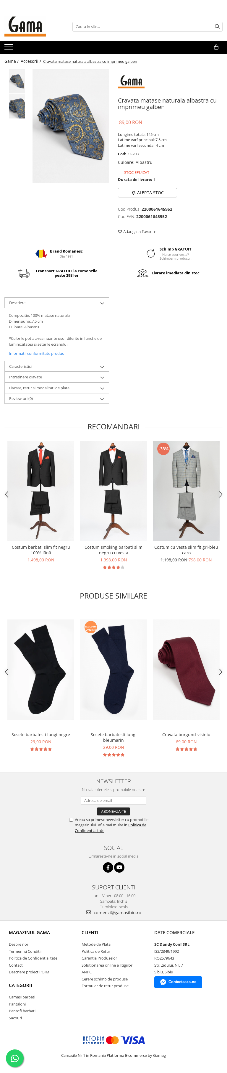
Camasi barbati (22, 997)
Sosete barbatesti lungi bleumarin (114, 737)
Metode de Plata (96, 944)
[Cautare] (217, 27)
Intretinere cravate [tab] (25, 377)
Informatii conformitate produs (36, 353)
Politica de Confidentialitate (33, 958)
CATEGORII (20, 985)
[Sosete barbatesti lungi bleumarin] (113, 669)
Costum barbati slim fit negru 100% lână (41, 550)
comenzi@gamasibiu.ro (117, 912)
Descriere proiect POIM (29, 972)
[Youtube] (119, 867)
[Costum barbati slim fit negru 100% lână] (40, 491)
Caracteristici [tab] (20, 366)
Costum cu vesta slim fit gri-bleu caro (186, 550)
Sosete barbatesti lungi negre (41, 734)
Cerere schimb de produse (105, 979)
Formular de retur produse (105, 985)
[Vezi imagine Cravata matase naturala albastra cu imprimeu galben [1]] (17, 106)
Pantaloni (17, 1004)
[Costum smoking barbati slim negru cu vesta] (113, 491)
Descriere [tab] (17, 302)
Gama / (12, 61)
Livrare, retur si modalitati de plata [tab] (39, 387)
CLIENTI (90, 932)
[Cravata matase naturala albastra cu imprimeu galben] (71, 126)
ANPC (87, 972)
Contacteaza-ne (182, 982)
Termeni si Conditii (25, 951)
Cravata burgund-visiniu (186, 734)
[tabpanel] (71, 126)
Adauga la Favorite (139, 231)
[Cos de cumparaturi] (216, 47)
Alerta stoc (150, 192)
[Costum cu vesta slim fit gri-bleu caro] (186, 491)
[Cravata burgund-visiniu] (186, 669)
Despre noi (18, 944)
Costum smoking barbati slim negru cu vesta (113, 550)
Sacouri (15, 1018)
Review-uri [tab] (21, 398)
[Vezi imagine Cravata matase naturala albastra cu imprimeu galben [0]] (17, 81)
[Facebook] (108, 867)
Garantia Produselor (99, 958)
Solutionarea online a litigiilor (107, 965)
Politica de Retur (96, 951)
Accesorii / (31, 61)
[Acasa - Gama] (34, 26)
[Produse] (9, 48)
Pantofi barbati (22, 1010)
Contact (16, 965)
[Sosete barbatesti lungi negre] (40, 669)
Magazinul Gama (29, 932)
